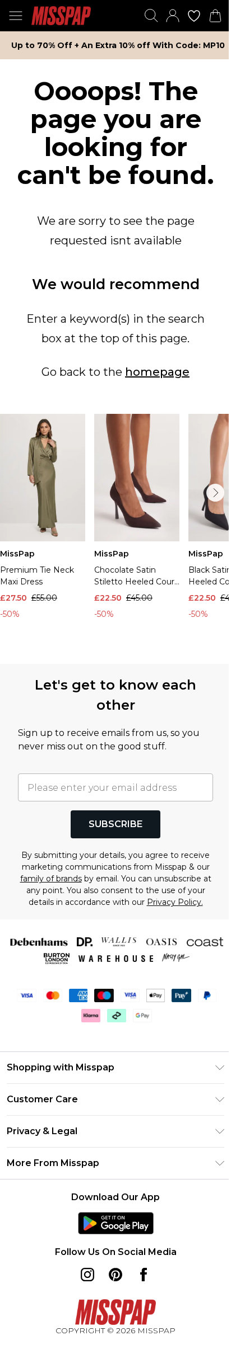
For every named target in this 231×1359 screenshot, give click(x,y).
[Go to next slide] (215, 493)
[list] (115, 532)
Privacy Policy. (175, 902)
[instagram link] (87, 1274)
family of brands (51, 879)
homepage (157, 372)
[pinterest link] (115, 1274)
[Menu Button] (15, 15)
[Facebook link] (143, 1274)
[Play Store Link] (116, 1223)
